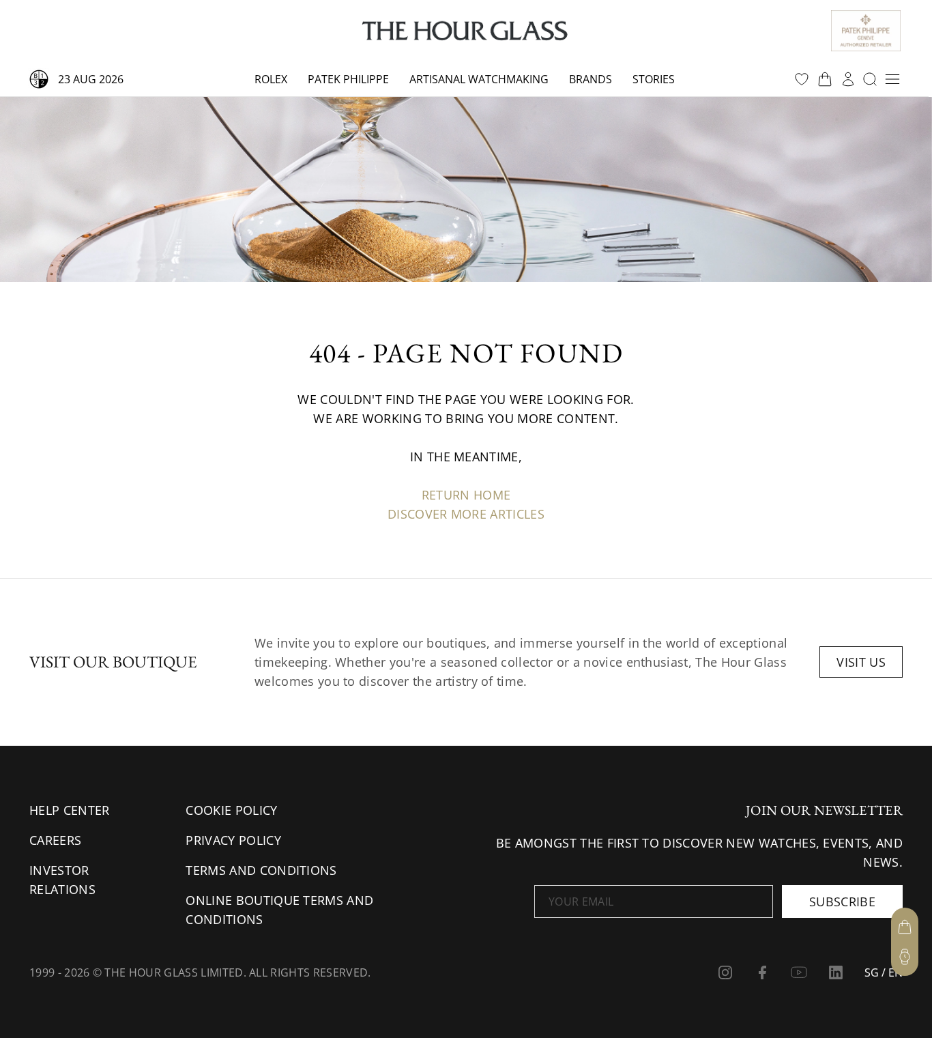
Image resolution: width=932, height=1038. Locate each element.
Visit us (861, 662)
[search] (870, 79)
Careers (55, 840)
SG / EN (883, 972)
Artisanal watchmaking (479, 79)
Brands (590, 79)
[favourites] (801, 79)
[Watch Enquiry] (905, 957)
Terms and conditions (261, 870)
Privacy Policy (233, 840)
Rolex (270, 79)
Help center (69, 810)
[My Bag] (905, 927)
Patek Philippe (348, 79)
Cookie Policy (231, 810)
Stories (653, 79)
